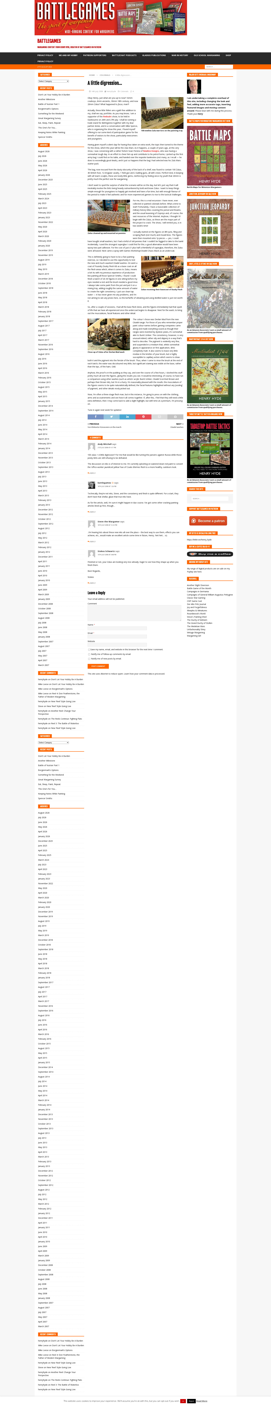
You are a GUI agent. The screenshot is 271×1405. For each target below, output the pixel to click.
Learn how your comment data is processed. (144, 673)
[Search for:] (219, 66)
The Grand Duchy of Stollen (199, 623)
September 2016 (45, 349)
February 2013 (44, 500)
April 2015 (42, 396)
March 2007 (43, 665)
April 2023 (42, 208)
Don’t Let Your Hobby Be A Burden (54, 94)
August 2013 (44, 472)
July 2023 (42, 203)
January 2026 (44, 175)
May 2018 (42, 297)
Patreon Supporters (94, 55)
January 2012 (44, 552)
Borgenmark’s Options (48, 108)
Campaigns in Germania (198, 591)
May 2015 (42, 391)
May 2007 (42, 655)
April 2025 (42, 189)
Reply (93, 473)
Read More (201, 1400)
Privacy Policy (45, 55)
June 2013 (42, 481)
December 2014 (45, 405)
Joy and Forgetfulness (197, 607)
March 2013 (43, 495)
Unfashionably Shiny (196, 629)
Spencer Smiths (45, 137)
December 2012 (45, 509)
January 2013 (44, 504)
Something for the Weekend (51, 113)
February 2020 (44, 241)
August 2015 (44, 387)
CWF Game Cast (194, 601)
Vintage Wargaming (196, 632)
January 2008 (44, 636)
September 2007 (45, 641)
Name (91, 624)
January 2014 (44, 448)
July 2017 (42, 330)
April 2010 (42, 575)
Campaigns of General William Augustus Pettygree (210, 594)
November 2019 (45, 255)
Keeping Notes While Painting (51, 132)
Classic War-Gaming (196, 597)
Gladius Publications (154, 55)
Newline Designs (151, 151)
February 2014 (44, 443)
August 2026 (44, 151)
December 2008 (45, 604)
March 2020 (43, 236)
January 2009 (44, 599)
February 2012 (44, 547)
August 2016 (44, 354)
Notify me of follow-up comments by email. (111, 654)
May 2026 (42, 165)
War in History (180, 55)
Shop (228, 55)
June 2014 (42, 424)
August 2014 (44, 415)
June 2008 (42, 627)
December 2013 (45, 453)
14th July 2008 (97, 91)
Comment (92, 603)
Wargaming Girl (194, 635)
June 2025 (42, 184)
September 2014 (45, 410)
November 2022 (45, 222)
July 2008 (42, 622)
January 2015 (44, 401)
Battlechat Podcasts (124, 55)
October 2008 (44, 608)
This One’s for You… (47, 127)
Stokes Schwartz (106, 551)
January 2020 (44, 245)
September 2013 (45, 467)
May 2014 (42, 429)
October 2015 (44, 382)
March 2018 (43, 307)
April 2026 (42, 170)
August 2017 (44, 325)
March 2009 (43, 594)
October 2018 (44, 283)
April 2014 (42, 434)
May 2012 (42, 537)
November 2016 (45, 344)
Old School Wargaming (207, 55)
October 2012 (44, 519)
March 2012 (43, 542)
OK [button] (183, 1401)
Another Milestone (46, 99)
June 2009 (42, 585)
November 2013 (45, 457)
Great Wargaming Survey (49, 118)
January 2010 (44, 580)
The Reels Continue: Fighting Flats (66, 718)
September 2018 (45, 288)
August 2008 (44, 618)
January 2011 (44, 566)
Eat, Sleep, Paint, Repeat (49, 123)
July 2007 (42, 651)
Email (90, 633)
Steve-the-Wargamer (109, 521)
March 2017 (43, 340)
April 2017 (42, 335)
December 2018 (45, 278)
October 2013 (44, 462)
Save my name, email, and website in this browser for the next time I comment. (126, 649)
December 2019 (45, 250)
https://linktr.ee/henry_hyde (199, 539)
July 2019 (42, 264)
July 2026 (42, 156)
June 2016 (42, 363)
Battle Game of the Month (199, 588)
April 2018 (42, 302)
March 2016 (43, 372)
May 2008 (42, 632)
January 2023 (44, 217)
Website (91, 641)
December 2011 (45, 556)
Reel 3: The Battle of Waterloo (65, 723)
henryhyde (111, 91)
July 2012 (42, 533)
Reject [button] (191, 1401)
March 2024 (43, 198)
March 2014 (43, 439)
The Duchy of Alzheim (197, 620)
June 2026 (42, 160)
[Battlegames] (111, 33)
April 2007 (42, 660)
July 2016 (42, 358)
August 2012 (44, 528)
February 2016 (44, 377)
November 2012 (45, 514)
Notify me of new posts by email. (106, 658)
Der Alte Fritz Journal (196, 604)
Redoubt (107, 116)
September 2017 (45, 321)
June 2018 (42, 292)
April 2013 (42, 490)
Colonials (124, 91)
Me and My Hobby (68, 55)
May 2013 (42, 486)
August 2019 (44, 259)
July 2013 (42, 476)
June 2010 (42, 570)
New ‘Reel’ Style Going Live (63, 701)
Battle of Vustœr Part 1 (48, 104)
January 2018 (44, 316)
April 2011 (42, 561)
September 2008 (45, 613)
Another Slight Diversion (198, 585)
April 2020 (42, 231)
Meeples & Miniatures (197, 610)
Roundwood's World (196, 613)
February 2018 (44, 311)
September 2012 (45, 523)
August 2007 (44, 646)
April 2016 (42, 368)
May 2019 (42, 269)
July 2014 (42, 420)
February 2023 (44, 212)
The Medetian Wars (196, 626)
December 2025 (45, 179)
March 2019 (43, 274)
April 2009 (42, 589)
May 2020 (42, 226)
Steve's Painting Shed (196, 616)
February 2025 (44, 194)
